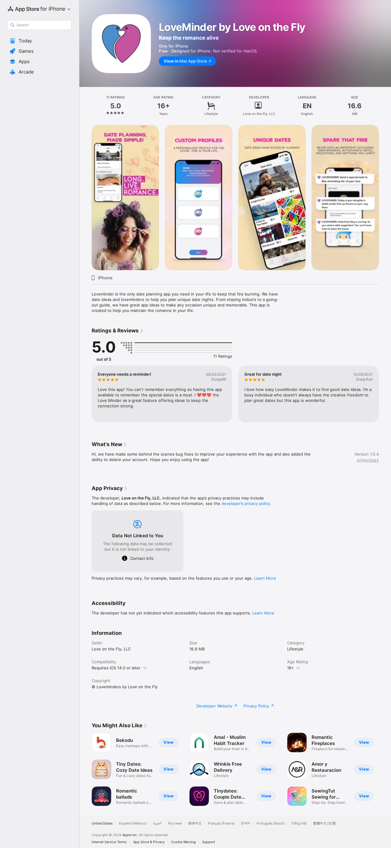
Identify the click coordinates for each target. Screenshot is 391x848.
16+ (290, 667)
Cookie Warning (183, 842)
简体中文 (195, 823)
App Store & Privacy (149, 842)
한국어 (245, 823)
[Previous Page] (85, 197)
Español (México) (133, 823)
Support (208, 842)
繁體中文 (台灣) (324, 823)
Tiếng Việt (299, 823)
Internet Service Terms (109, 842)
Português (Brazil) (271, 823)
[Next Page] (385, 197)
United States (102, 823)
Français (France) (221, 823)
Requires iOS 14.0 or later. (116, 667)
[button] (39, 40)
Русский (175, 823)
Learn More (265, 578)
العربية (157, 823)
